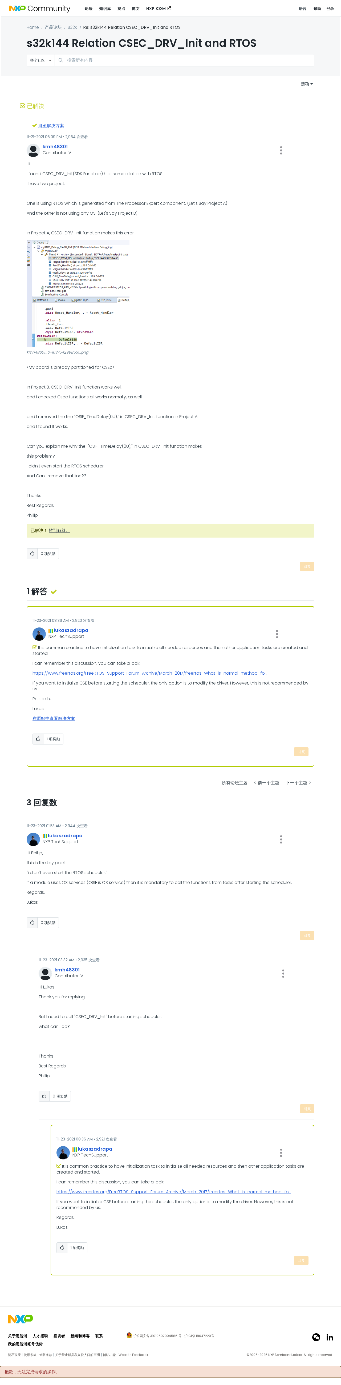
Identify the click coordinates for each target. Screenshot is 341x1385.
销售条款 (45, 1354)
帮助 (317, 8)
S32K (72, 27)
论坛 (88, 8)
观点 (121, 8)
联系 (99, 1336)
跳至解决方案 (51, 126)
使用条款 (30, 1354)
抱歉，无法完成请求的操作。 (32, 1372)
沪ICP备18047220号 (199, 1336)
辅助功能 (109, 1354)
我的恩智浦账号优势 (25, 1344)
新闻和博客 (80, 1336)
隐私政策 (14, 1354)
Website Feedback (133, 1354)
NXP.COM (156, 8)
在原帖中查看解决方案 (54, 718)
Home (33, 27)
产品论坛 (53, 27)
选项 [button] (305, 84)
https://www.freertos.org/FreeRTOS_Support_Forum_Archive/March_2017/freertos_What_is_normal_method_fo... (150, 673)
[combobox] (184, 60)
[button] (281, 150)
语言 (303, 8)
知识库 (105, 8)
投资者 (59, 1336)
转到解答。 (59, 530)
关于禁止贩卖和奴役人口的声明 (77, 1354)
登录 (330, 8)
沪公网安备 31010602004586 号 (157, 1336)
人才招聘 (40, 1336)
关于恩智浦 (17, 1336)
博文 (136, 8)
